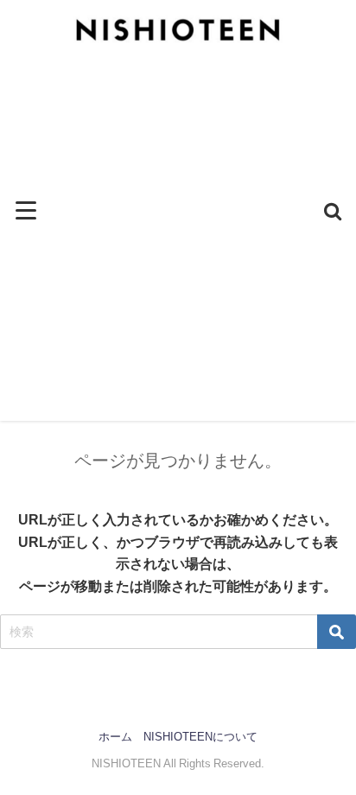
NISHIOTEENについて (200, 736)
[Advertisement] (178, 243)
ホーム (115, 736)
